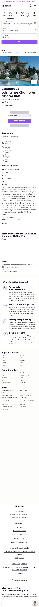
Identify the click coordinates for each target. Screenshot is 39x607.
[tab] (4, 15)
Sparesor (22, 404)
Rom (3, 380)
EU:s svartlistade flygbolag (20, 548)
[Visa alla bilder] (33, 82)
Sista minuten (24, 390)
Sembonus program (19, 564)
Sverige (22, 362)
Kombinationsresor (7, 395)
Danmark (22, 355)
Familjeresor (23, 406)
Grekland (22, 360)
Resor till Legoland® (25, 395)
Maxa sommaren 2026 (8, 390)
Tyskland (4, 362)
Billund (22, 373)
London (22, 378)
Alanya (3, 373)
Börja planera (19, 120)
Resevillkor (19, 523)
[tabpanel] (19, 32)
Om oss (19, 527)
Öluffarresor (23, 397)
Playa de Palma (24, 375)
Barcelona (4, 378)
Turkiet (3, 358)
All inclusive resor (25, 393)
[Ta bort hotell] (35, 23)
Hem (3, 50)
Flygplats (10, 115)
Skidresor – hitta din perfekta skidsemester (28, 401)
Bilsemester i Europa (7, 406)
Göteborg (23, 382)
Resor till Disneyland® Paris (9, 397)
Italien (21, 358)
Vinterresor (5, 393)
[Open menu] (35, 5)
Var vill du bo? (7, 22)
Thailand (4, 365)
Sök (19, 41)
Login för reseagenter (19, 542)
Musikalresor (5, 409)
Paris (3, 375)
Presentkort (19, 574)
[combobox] (18, 24)
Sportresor (5, 404)
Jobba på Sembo (19, 531)
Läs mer (4, 184)
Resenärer (6, 35)
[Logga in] (30, 5)
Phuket (22, 380)
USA (21, 365)
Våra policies (19, 558)
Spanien (4, 355)
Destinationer (19, 538)
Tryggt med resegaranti (19, 535)
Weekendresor (6, 400)
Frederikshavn (6, 382)
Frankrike (4, 360)
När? (4, 28)
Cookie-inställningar (21, 580)
